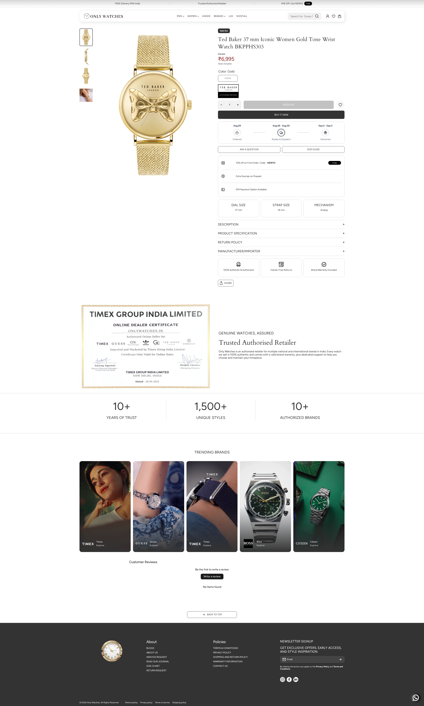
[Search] (317, 16)
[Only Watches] (103, 16)
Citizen (314, 541)
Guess (153, 541)
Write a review (212, 576)
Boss (259, 541)
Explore (100, 545)
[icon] (175, 465)
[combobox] (304, 16)
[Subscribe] (340, 659)
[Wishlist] (333, 16)
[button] (339, 16)
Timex (99, 541)
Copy (308, 3)
